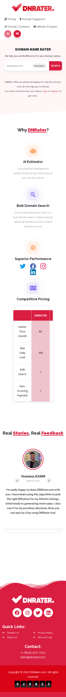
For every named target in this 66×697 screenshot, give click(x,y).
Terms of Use (44, 637)
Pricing (11, 19)
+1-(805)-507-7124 (33, 652)
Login (44, 91)
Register (55, 91)
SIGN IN (17, 34)
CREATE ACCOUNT (7, 34)
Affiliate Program (46, 26)
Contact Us (12, 632)
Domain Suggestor (33, 19)
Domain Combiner (18, 26)
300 (40, 352)
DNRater (40, 315)
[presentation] (17, 480)
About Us (11, 637)
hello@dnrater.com (33, 657)
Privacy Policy (45, 632)
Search (55, 66)
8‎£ (40, 331)
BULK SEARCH (39, 66)
